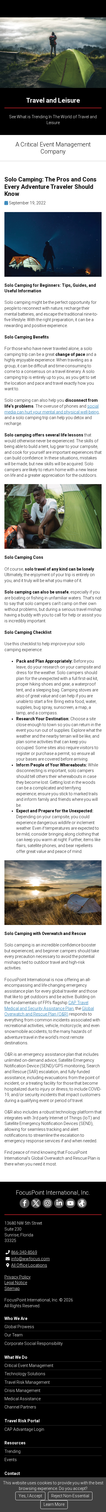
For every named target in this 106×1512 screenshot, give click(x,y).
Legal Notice (15, 1282)
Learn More (54, 1504)
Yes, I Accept (30, 1495)
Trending (12, 1451)
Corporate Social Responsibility (33, 1343)
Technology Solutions (24, 1373)
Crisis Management (22, 1390)
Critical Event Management (28, 1365)
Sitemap (12, 1288)
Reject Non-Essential (70, 1495)
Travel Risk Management (27, 1382)
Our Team (13, 1335)
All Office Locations (29, 1265)
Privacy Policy (17, 1277)
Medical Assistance (22, 1398)
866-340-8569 (24, 1252)
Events (10, 1459)
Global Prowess (19, 1326)
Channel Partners (20, 1407)
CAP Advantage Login (24, 1429)
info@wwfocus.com (30, 1258)
